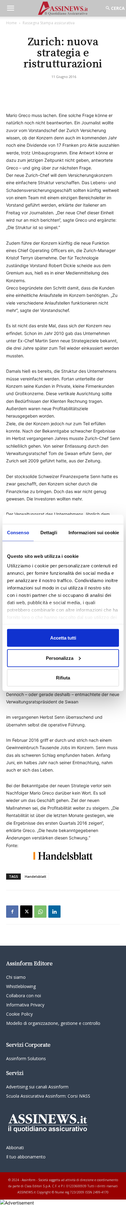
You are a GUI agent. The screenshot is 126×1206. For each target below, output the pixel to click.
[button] (10, 8)
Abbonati (15, 1147)
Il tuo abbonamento (26, 1157)
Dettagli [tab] (48, 532)
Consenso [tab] (18, 532)
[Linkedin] (54, 911)
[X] (26, 911)
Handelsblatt (35, 876)
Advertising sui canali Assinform (37, 1087)
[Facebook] (12, 911)
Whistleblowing (21, 986)
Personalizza (59, 657)
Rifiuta (63, 677)
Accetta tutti (63, 637)
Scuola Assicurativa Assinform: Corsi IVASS (48, 1096)
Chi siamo (16, 977)
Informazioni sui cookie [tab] (94, 532)
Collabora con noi (23, 995)
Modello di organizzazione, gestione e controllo (53, 1023)
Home (11, 22)
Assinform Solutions (26, 1058)
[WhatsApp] (40, 911)
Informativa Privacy (25, 1005)
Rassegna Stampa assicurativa (49, 22)
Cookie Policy (19, 1014)
